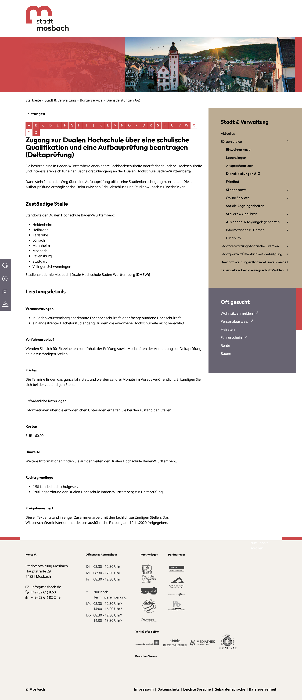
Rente (225, 345)
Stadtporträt (231, 254)
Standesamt (236, 189)
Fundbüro (233, 238)
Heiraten (228, 329)
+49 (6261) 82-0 (43, 592)
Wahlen (278, 270)
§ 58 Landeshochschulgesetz (55, 486)
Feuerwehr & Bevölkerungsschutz (246, 270)
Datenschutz (168, 689)
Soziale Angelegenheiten (245, 206)
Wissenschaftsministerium (48, 522)
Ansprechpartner (239, 165)
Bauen (226, 353)
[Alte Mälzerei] (175, 644)
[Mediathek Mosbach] (202, 644)
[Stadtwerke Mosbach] (147, 644)
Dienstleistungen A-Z (243, 173)
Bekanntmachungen (236, 262)
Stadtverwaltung (234, 246)
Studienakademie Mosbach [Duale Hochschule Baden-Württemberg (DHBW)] (88, 274)
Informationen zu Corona (245, 230)
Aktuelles (228, 133)
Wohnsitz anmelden (237, 313)
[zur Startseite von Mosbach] (45, 15)
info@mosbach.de (46, 587)
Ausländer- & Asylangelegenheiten (253, 222)
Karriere (258, 262)
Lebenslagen (236, 157)
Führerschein (231, 337)
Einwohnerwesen (239, 149)
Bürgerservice (91, 100)
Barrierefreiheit (262, 689)
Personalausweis (234, 321)
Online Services (237, 197)
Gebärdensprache (229, 689)
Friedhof (232, 181)
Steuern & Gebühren (241, 214)
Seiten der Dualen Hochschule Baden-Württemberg (134, 461)
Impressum (144, 689)
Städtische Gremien (263, 246)
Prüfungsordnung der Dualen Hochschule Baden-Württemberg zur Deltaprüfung (98, 491)
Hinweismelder (276, 262)
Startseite (33, 100)
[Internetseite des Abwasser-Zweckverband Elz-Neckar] (228, 644)
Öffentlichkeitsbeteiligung (262, 254)
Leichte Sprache (197, 689)
